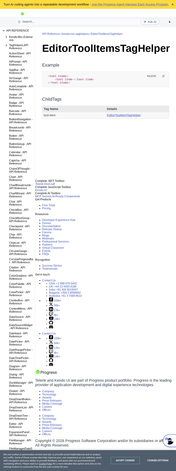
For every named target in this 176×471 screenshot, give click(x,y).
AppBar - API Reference (17, 71)
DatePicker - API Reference (19, 343)
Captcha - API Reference (17, 162)
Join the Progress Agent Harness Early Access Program (130, 4)
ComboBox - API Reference (19, 302)
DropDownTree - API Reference (19, 417)
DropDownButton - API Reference (20, 401)
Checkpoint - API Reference (19, 228)
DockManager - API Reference (21, 384)
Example (50, 65)
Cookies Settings (157, 460)
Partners (47, 244)
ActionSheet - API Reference (20, 55)
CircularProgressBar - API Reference (21, 261)
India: (63, 289)
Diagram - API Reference (17, 368)
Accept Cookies (125, 460)
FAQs (45, 253)
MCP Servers (43, 196)
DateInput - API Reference (18, 335)
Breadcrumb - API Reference (20, 129)
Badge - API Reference (16, 104)
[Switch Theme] (170, 22)
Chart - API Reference (15, 178)
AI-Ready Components (66, 196)
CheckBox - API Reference (18, 211)
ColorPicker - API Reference (19, 294)
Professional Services (55, 241)
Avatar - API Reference (16, 96)
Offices (46, 409)
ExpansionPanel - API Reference (20, 434)
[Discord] (51, 327)
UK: (62, 286)
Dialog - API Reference (16, 376)
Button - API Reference (16, 137)
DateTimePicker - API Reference (19, 360)
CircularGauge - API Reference (19, 253)
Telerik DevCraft (45, 183)
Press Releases (52, 400)
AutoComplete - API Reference (21, 88)
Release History (52, 229)
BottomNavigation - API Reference (20, 121)
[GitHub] (51, 323)
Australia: (65, 295)
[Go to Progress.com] (46, 373)
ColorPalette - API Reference (20, 285)
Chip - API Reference (15, 236)
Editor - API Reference (16, 425)
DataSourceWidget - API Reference (20, 327)
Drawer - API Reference (17, 393)
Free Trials (48, 205)
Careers (47, 406)
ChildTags (52, 99)
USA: (63, 283)
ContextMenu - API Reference (20, 310)
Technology (49, 394)
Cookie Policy (45, 463)
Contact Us (49, 280)
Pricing (46, 208)
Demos (46, 223)
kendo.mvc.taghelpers (75, 33)
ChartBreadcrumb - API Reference (20, 187)
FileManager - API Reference (20, 442)
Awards (46, 397)
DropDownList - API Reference (21, 409)
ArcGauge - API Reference (18, 80)
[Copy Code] (163, 76)
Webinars (48, 238)
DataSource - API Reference (19, 318)
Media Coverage (52, 403)
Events (46, 250)
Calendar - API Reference (18, 154)
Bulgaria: (65, 292)
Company (48, 391)
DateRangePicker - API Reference (20, 351)
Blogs (45, 235)
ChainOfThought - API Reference (20, 170)
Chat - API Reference (15, 203)
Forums (46, 232)
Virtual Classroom (53, 247)
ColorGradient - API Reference (21, 277)
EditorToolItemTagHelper (124, 115)
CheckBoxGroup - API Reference (20, 220)
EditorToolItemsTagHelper (107, 33)
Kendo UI (41, 190)
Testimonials (49, 268)
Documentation (51, 226)
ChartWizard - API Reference (20, 195)
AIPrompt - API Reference (18, 63)
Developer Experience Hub (58, 220)
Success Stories (52, 265)
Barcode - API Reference (17, 113)
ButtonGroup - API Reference (20, 146)
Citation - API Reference (17, 269)
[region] (88, 460)
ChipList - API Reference (17, 244)
